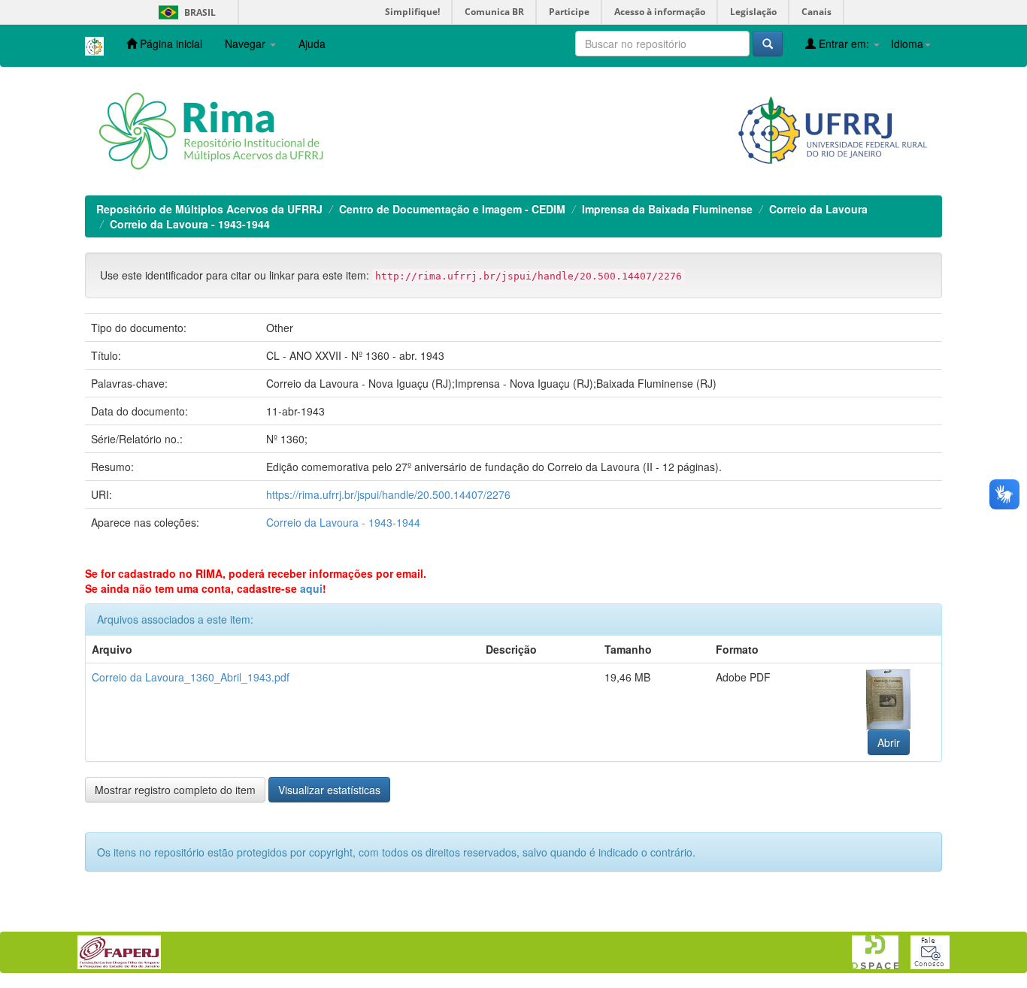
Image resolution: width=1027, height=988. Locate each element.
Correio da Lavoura (818, 208)
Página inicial (169, 43)
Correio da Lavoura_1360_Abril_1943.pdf (190, 676)
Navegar (246, 43)
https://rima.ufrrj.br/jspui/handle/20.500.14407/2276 (388, 494)
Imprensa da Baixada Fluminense (667, 208)
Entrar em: (844, 43)
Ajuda (312, 43)
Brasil (184, 12)
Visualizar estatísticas (329, 789)
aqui (311, 588)
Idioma (907, 43)
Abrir (888, 742)
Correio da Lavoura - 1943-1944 (190, 223)
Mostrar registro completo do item (175, 789)
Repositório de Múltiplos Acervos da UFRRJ (209, 208)
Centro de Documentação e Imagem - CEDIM (452, 208)
